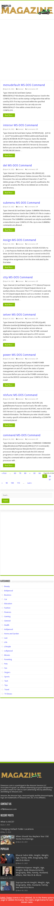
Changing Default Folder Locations (17, 829)
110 (18, 483)
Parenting (8, 659)
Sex (5, 668)
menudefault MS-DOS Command (24, 85)
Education (8, 604)
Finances (7, 612)
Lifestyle (7, 646)
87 (50, 480)
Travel (6, 689)
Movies (7, 655)
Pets (6, 664)
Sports (7, 677)
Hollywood (8, 629)
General (20, 89)
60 (15, 473)
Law (5, 638)
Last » (29, 483)
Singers (7, 672)
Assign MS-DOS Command (19, 240)
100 (12, 483)
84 (40, 473)
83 (34, 473)
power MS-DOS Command (19, 354)
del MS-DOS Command (17, 165)
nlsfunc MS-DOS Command (20, 395)
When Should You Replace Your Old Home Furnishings (32, 837)
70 (20, 473)
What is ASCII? (7, 821)
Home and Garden (11, 634)
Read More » (9, 115)
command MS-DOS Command (21, 435)
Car (5, 599)
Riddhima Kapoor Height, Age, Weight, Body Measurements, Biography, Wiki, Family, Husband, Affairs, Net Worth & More (32, 871)
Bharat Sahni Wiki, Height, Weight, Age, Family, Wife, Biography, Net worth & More (32, 857)
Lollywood (8, 651)
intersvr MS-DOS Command (20, 125)
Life (5, 642)
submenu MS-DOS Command (21, 202)
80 (25, 473)
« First (4, 473)
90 (7, 483)
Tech (6, 681)
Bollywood (8, 591)
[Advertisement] (27, 50)
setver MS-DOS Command (19, 314)
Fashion (7, 608)
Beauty (7, 586)
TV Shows (8, 694)
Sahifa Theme (6, 898)
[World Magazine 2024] (27, 9)
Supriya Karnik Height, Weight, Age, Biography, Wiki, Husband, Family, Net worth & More (33, 885)
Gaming (7, 616)
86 (50, 476)
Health (6, 625)
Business (7, 595)
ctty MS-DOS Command (18, 277)
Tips (6, 685)
